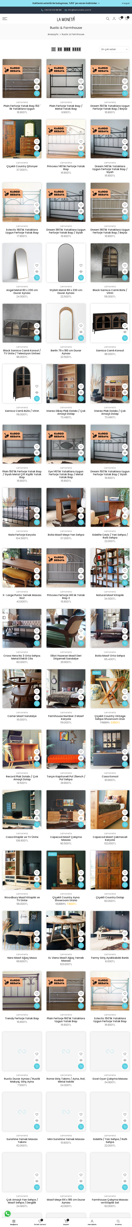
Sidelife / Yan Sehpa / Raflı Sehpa (110, 1140)
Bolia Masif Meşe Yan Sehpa (66, 535)
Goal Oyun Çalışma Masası (110, 1079)
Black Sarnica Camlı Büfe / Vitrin (110, 291)
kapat (7, 3)
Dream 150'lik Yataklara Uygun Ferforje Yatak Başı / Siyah (110, 473)
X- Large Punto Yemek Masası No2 (22, 596)
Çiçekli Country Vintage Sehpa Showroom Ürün (109, 717)
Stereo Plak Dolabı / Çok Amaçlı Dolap (110, 412)
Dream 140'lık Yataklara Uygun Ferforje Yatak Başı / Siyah (109, 169)
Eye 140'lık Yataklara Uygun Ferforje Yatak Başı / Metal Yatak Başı (65, 474)
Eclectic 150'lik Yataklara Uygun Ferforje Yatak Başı (110, 1020)
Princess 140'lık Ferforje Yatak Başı (66, 167)
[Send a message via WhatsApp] (7, 1213)
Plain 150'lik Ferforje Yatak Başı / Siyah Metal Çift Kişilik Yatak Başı (22, 474)
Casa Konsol (110, 776)
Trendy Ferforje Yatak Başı (22, 1018)
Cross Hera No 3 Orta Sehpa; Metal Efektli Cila (22, 657)
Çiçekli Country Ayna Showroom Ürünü (66, 899)
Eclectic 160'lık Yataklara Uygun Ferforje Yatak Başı (22, 231)
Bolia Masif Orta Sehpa (110, 656)
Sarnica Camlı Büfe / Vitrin (22, 411)
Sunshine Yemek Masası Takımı (22, 1140)
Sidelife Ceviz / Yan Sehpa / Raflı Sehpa (110, 536)
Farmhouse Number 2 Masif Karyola (66, 717)
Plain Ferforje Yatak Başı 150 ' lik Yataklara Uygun (22, 107)
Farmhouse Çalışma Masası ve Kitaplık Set (110, 1201)
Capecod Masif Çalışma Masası (66, 838)
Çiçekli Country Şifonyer (22, 166)
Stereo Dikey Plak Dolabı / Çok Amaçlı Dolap (65, 412)
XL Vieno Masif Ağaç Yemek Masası (66, 959)
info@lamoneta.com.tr (79, 9)
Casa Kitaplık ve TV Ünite (22, 837)
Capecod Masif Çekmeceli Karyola (110, 838)
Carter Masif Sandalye (22, 716)
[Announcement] (66, 3)
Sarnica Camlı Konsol (110, 350)
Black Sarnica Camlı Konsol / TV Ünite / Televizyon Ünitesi (22, 352)
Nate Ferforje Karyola (22, 535)
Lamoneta (22, 102)
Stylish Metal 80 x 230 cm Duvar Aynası (66, 291)
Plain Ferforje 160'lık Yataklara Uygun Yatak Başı (66, 1020)
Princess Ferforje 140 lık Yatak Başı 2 (66, 596)
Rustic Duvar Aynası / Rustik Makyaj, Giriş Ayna (22, 1080)
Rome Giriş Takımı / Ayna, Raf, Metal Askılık (66, 1080)
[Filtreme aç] (4, 618)
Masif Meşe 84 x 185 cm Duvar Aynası (66, 1201)
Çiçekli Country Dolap (110, 897)
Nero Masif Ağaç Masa (22, 958)
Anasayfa (53, 34)
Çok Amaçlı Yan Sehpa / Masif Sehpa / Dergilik (22, 1201)
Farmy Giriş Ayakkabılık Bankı (110, 958)
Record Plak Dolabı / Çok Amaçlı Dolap (22, 778)
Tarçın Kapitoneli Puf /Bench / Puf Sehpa (66, 778)
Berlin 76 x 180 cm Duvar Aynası (66, 352)
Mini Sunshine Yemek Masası (66, 1139)
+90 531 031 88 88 (52, 9)
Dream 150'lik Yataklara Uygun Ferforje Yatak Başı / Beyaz (110, 107)
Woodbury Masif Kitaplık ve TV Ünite (22, 899)
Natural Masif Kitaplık (110, 595)
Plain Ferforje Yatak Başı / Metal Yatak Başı (65, 107)
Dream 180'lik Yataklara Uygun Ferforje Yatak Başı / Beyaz (110, 231)
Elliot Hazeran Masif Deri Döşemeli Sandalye (66, 657)
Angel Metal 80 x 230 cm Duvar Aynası (22, 291)
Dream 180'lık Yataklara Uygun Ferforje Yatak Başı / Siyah (65, 231)
